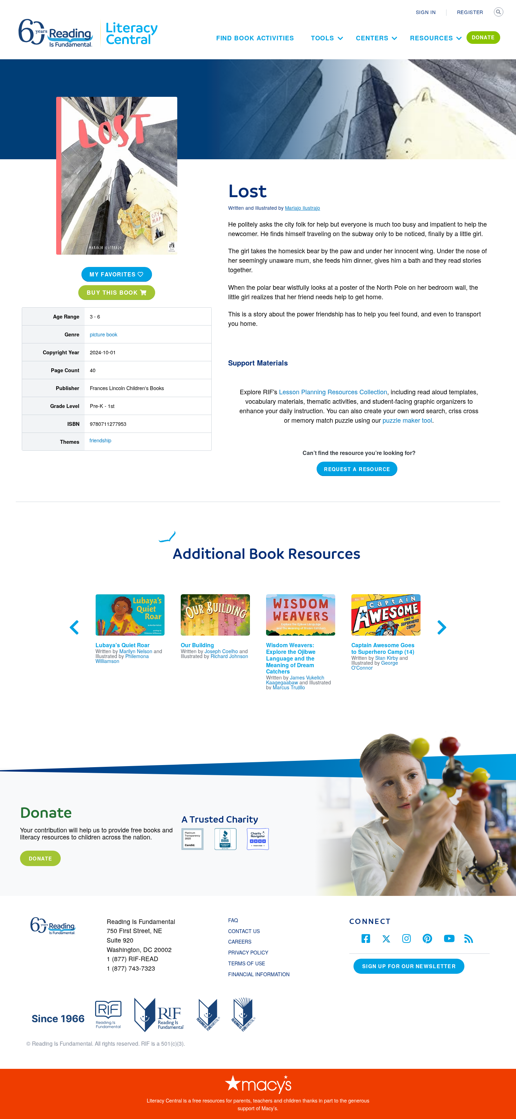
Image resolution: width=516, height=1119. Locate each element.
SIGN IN (426, 11)
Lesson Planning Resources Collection (333, 391)
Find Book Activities (255, 37)
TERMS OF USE (250, 963)
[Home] (60, 22)
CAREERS (239, 941)
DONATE (483, 37)
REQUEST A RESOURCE (357, 468)
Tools (323, 37)
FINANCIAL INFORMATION (259, 974)
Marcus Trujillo (289, 687)
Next (442, 628)
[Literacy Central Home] (131, 22)
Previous (74, 628)
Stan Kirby (386, 657)
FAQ (233, 920)
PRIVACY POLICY (248, 952)
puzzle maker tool (407, 419)
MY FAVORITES (114, 274)
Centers (372, 37)
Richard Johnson (229, 655)
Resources (431, 37)
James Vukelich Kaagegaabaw (295, 680)
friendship (100, 440)
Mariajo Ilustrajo (302, 207)
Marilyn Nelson (135, 651)
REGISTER (470, 11)
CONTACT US (246, 930)
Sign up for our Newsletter (409, 966)
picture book (103, 334)
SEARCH (499, 12)
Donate (40, 858)
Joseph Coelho (221, 651)
